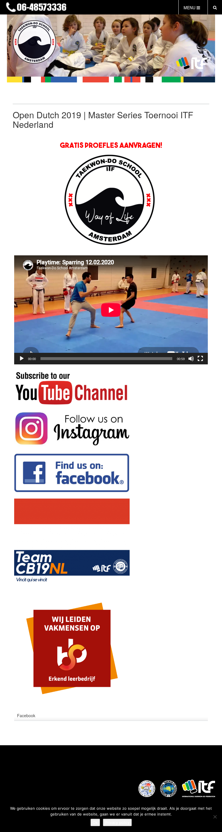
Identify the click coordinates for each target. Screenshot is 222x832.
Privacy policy (117, 822)
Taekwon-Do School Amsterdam (89, 7)
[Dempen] (191, 358)
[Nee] (215, 817)
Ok (95, 822)
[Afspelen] (22, 358)
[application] (111, 309)
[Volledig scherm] (200, 358)
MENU (190, 7)
